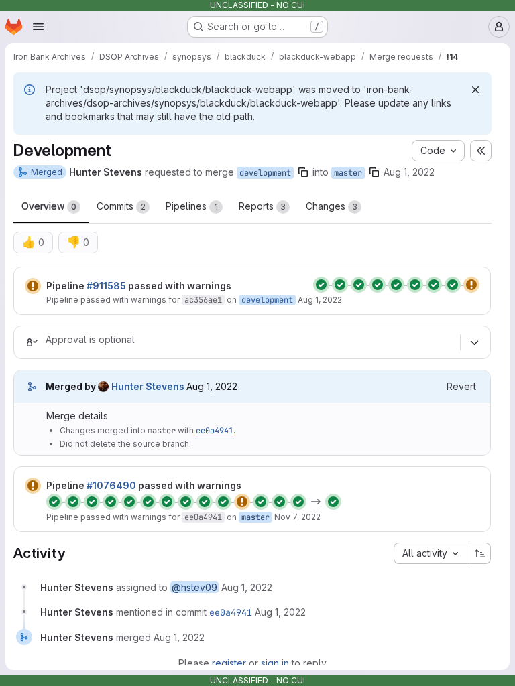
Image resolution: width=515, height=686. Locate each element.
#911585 (106, 285)
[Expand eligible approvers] (474, 342)
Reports (262, 206)
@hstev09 (194, 587)
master (348, 172)
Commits (121, 206)
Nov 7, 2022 (297, 517)
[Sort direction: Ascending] (480, 553)
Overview (48, 206)
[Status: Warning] (33, 286)
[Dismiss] (475, 90)
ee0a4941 (214, 430)
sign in (275, 663)
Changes (331, 206)
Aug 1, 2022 (409, 172)
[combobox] (431, 553)
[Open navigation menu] (38, 27)
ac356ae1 (203, 300)
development (265, 172)
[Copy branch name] (303, 172)
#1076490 (111, 485)
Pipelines (192, 206)
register (229, 663)
